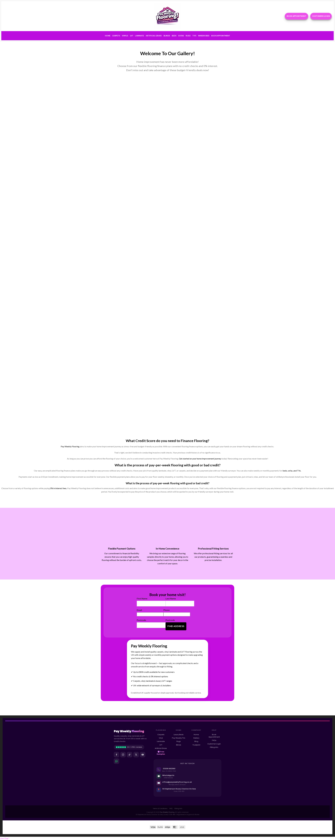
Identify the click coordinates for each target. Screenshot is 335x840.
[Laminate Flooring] (184, 97)
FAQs (214, 740)
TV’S (194, 36)
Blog (196, 741)
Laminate (139, 36)
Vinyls (125, 36)
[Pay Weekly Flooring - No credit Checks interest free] (167, 16)
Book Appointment (220, 36)
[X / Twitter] (136, 754)
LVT (131, 36)
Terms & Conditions (160, 808)
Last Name (171, 598)
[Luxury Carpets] (150, 97)
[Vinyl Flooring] (184, 131)
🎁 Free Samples (161, 752)
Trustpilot (196, 745)
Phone (166, 610)
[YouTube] (142, 754)
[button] (4, 838)
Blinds (167, 36)
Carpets (116, 36)
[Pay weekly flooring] (150, 337)
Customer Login (214, 744)
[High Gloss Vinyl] (116, 97)
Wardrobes (203, 36)
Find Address (176, 626)
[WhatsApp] (116, 761)
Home (107, 36)
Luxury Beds (178, 734)
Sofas (181, 36)
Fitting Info (214, 747)
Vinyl (161, 738)
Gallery (196, 738)
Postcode (141, 620)
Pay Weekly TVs (178, 738)
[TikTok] (129, 754)
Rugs (188, 36)
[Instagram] (123, 754)
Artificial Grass (154, 36)
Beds (174, 36)
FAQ (170, 808)
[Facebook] (116, 754)
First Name (142, 598)
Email (139, 610)
